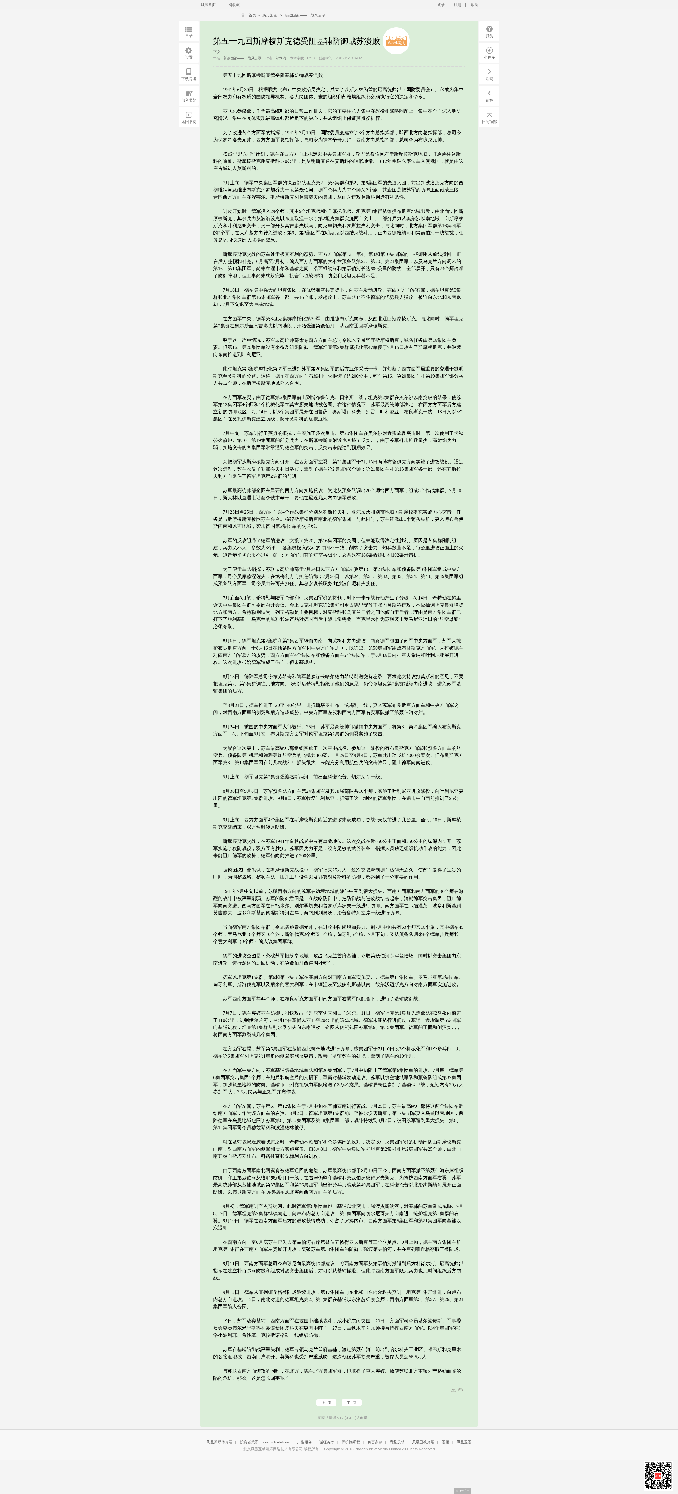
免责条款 (375, 1442)
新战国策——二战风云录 (305, 15)
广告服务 (304, 1442)
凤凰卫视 (464, 1442)
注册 (457, 5)
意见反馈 (397, 1442)
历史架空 (269, 15)
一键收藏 (232, 5)
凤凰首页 (208, 5)
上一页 (326, 1403)
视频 (445, 1442)
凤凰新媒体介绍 (220, 1442)
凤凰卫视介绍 (423, 1442)
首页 (252, 15)
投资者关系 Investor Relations (265, 1442)
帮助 (474, 5)
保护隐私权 (351, 1442)
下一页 (351, 1403)
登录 (441, 5)
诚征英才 (326, 1442)
